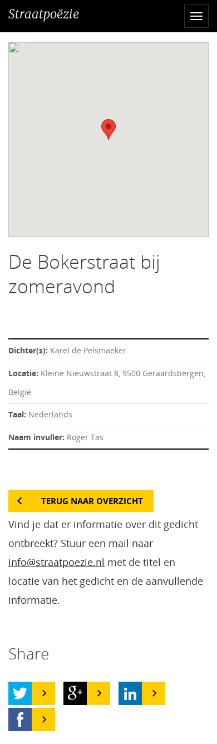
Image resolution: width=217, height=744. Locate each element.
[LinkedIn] (130, 693)
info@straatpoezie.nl (56, 562)
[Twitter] (20, 693)
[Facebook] (20, 719)
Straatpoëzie (43, 14)
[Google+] (75, 693)
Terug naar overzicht (92, 500)
